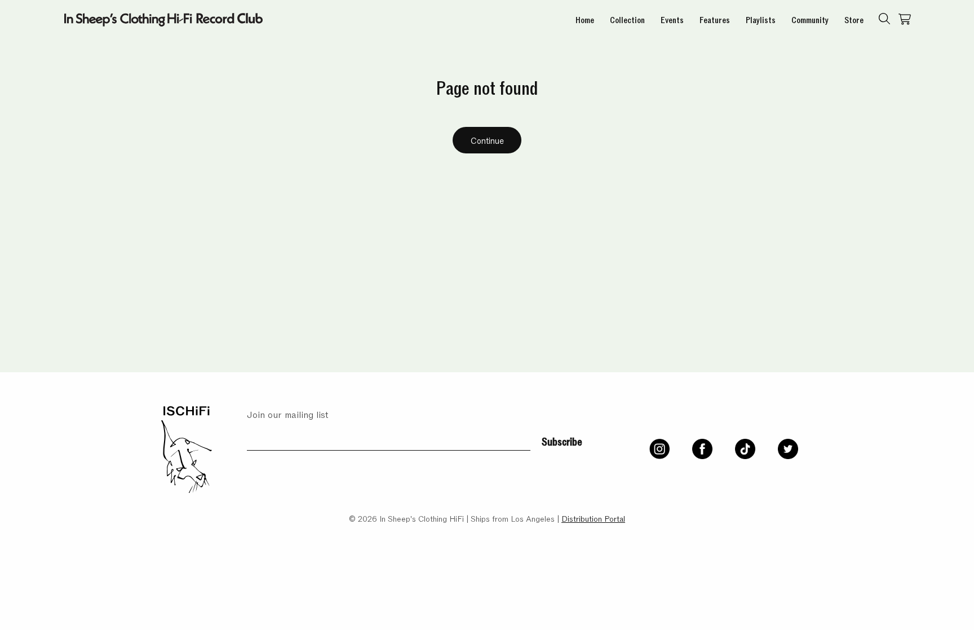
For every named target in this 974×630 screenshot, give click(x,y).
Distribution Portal (593, 518)
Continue (487, 140)
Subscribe (562, 440)
